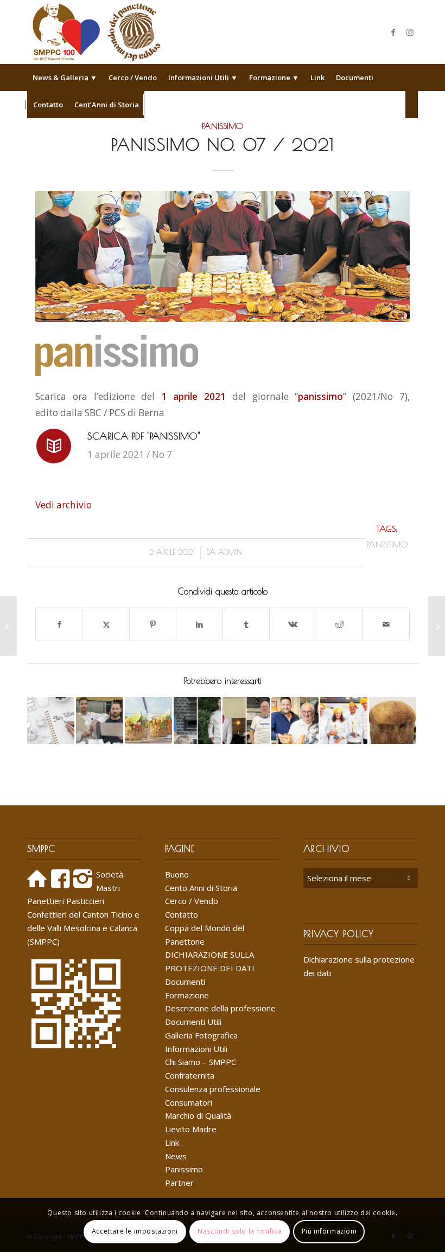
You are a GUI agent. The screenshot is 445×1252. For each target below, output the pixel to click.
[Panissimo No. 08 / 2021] (436, 626)
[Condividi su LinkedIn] (199, 624)
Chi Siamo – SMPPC (200, 1061)
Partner (179, 1182)
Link (172, 1142)
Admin (230, 552)
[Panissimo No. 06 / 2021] (8, 626)
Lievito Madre (191, 1129)
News (176, 1156)
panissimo (387, 544)
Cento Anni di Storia (201, 887)
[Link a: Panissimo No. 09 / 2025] (197, 720)
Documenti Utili (193, 1021)
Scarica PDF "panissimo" (143, 436)
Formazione (187, 995)
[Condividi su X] (106, 624)
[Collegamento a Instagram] (410, 32)
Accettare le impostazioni (135, 1231)
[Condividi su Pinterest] (153, 624)
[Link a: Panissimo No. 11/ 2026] (99, 720)
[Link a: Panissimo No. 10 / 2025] (246, 720)
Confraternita (189, 1075)
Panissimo (222, 126)
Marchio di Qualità (198, 1115)
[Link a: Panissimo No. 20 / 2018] (343, 720)
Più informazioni (329, 1231)
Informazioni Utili (196, 1048)
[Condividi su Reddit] (339, 624)
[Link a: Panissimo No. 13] (148, 720)
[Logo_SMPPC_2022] (96, 32)
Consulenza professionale (212, 1088)
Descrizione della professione (220, 1008)
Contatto (181, 914)
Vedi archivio (63, 505)
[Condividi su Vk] (293, 624)
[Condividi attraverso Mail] (386, 624)
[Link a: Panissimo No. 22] (295, 720)
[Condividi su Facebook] (59, 624)
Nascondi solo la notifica (240, 1231)
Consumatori (188, 1102)
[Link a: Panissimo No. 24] (392, 720)
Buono (177, 874)
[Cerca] (411, 104)
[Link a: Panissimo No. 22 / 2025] (50, 720)
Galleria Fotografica (201, 1035)
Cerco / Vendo (191, 900)
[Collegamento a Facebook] (393, 32)
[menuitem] (65, 77)
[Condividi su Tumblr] (246, 624)
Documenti (185, 981)
